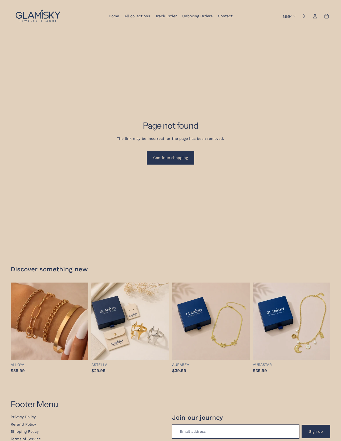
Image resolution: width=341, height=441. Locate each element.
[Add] (80, 352)
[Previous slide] (99, 321)
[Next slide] (161, 321)
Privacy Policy (23, 417)
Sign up (316, 431)
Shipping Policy (25, 431)
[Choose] (160, 352)
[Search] (304, 16)
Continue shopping (170, 158)
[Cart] (326, 16)
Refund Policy (23, 424)
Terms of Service (26, 439)
